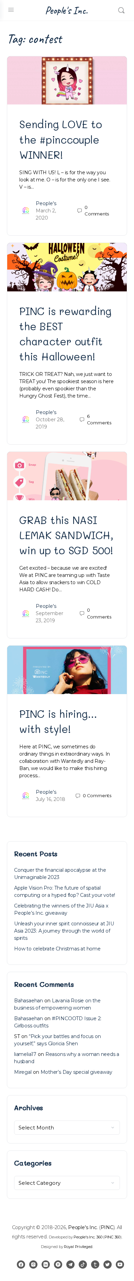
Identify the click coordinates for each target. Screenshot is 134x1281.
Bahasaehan (28, 1001)
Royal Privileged (78, 1246)
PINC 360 (112, 1237)
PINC (107, 1227)
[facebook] (21, 1264)
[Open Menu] (11, 9)
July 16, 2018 (50, 799)
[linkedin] (46, 1264)
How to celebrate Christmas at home (57, 949)
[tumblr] (95, 1264)
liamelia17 (25, 1054)
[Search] (121, 10)
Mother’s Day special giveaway (76, 1072)
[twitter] (107, 1264)
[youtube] (120, 1264)
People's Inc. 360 (88, 1237)
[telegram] (70, 1264)
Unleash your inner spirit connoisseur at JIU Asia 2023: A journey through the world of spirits (64, 931)
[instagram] (33, 1264)
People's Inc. (66, 10)
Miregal (23, 1072)
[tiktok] (83, 1264)
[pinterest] (58, 1264)
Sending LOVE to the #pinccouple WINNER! (60, 139)
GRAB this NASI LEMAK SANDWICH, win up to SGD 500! (66, 535)
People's (46, 203)
